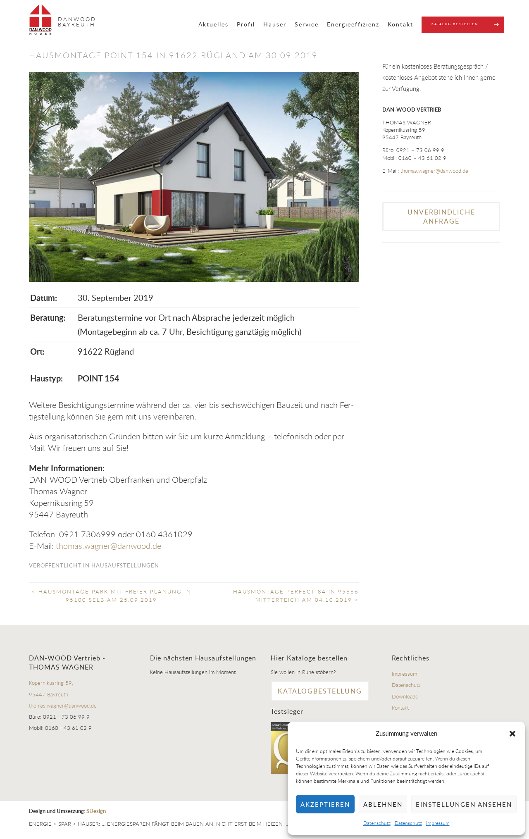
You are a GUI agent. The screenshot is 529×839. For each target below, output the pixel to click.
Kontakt (400, 24)
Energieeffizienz (353, 24)
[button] (512, 733)
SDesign (96, 811)
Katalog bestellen (454, 23)
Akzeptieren (325, 804)
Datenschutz (377, 823)
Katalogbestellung (320, 691)
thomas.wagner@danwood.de (108, 545)
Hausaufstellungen (125, 565)
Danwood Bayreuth (77, 21)
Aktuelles (213, 24)
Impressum (438, 823)
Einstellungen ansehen (464, 804)
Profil (246, 24)
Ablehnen (383, 804)
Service (307, 24)
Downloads (405, 696)
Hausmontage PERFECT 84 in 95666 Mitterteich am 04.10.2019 (296, 595)
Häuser (274, 24)
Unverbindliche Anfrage (441, 216)
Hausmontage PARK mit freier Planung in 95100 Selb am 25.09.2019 (111, 595)
